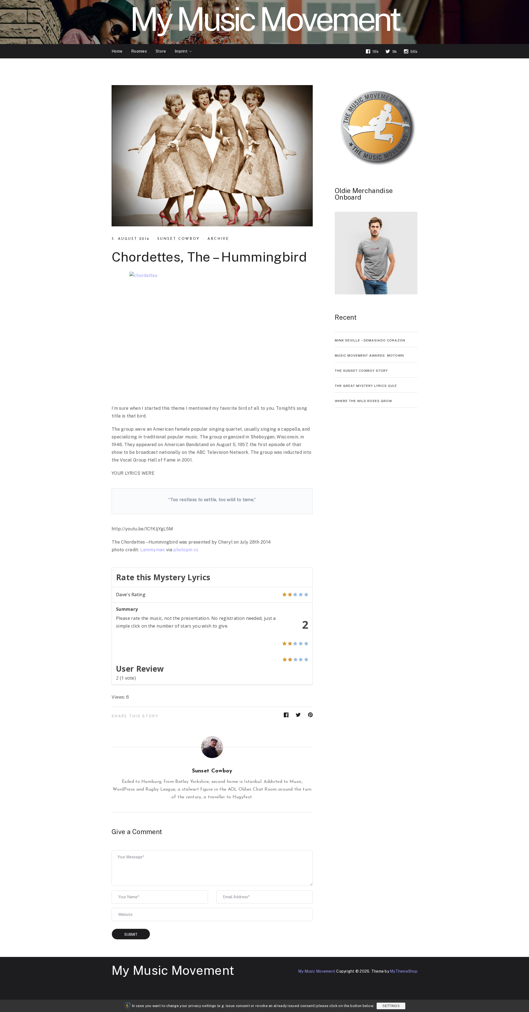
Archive (218, 239)
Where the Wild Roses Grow (363, 401)
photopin (182, 549)
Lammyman (152, 549)
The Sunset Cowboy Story (361, 371)
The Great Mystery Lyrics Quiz (366, 386)
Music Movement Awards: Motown (369, 355)
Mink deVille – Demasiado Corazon (370, 340)
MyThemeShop (403, 971)
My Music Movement (173, 970)
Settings (390, 1006)
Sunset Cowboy (178, 239)
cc (196, 549)
